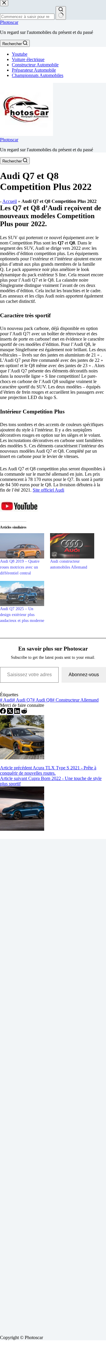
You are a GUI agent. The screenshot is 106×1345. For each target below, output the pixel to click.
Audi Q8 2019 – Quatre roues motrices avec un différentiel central (19, 567)
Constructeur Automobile (35, 64)
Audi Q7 (22, 699)
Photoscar (9, 22)
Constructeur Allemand (75, 699)
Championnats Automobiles (37, 75)
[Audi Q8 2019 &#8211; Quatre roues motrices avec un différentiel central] (22, 546)
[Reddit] (24, 712)
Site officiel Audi (48, 489)
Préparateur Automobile (34, 70)
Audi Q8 (42, 699)
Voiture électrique (28, 59)
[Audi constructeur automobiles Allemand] (72, 546)
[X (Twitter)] (10, 712)
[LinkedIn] (17, 712)
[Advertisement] (53, 1084)
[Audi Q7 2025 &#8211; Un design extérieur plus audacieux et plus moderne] (22, 593)
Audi (6, 699)
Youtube (19, 54)
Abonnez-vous (84, 674)
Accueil (9, 201)
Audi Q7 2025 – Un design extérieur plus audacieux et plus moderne (22, 615)
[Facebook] (3, 712)
